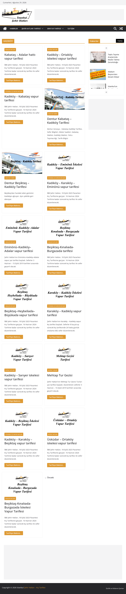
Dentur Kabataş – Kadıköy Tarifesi (59, 121)
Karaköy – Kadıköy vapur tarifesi (64, 313)
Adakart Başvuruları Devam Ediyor (113, 74)
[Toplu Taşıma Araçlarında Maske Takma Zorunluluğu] (98, 57)
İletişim (71, 28)
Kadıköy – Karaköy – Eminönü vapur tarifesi (63, 185)
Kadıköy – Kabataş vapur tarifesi (21, 98)
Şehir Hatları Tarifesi (31, 28)
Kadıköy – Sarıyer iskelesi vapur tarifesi (21, 377)
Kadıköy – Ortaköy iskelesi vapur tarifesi (62, 56)
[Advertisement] (79, 14)
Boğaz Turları (52, 370)
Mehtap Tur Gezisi (59, 375)
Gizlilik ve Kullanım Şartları (115, 588)
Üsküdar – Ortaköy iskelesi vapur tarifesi (62, 441)
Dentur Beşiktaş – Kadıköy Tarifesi (16, 185)
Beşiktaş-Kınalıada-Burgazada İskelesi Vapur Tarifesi (17, 507)
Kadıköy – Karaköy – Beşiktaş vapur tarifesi (20, 441)
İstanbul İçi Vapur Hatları (13, 91)
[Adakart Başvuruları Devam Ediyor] (98, 74)
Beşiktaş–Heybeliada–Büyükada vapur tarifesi (21, 313)
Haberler (14, 28)
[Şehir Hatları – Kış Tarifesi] (5, 29)
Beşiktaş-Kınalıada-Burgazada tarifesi (60, 249)
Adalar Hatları (10, 49)
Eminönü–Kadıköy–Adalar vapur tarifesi (18, 249)
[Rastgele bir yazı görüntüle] (121, 29)
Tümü (120, 41)
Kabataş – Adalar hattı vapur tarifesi (19, 56)
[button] (42, 28)
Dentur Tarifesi (54, 28)
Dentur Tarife (52, 114)
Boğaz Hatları (52, 49)
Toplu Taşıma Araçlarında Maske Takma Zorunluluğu (113, 58)
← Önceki (49, 477)
